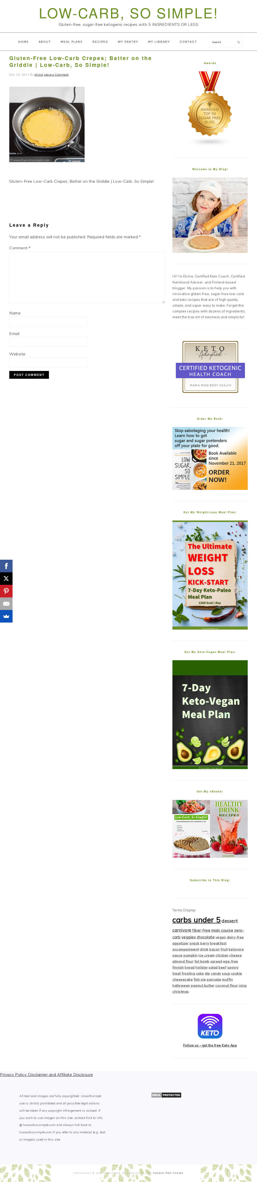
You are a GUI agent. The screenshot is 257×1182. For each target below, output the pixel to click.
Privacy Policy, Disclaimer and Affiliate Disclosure (46, 1074)
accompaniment (185, 949)
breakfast (218, 943)
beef (222, 967)
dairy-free (235, 937)
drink (204, 949)
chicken (222, 955)
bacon (214, 949)
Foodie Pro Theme (168, 1173)
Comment (20, 247)
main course (222, 930)
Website (17, 353)
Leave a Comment (56, 74)
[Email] (6, 603)
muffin (227, 979)
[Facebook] (6, 566)
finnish (178, 967)
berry (204, 943)
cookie (236, 973)
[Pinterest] (6, 591)
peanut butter (203, 985)
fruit (224, 949)
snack (194, 943)
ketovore (236, 949)
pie (203, 979)
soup (226, 973)
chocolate (206, 937)
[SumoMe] (6, 616)
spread (216, 961)
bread (190, 967)
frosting (188, 973)
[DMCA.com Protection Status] (166, 1096)
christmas (180, 991)
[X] (6, 578)
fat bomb (202, 961)
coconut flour (226, 985)
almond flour (183, 961)
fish (197, 979)
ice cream (207, 955)
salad (213, 967)
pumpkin (190, 955)
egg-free (230, 961)
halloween (181, 985)
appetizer (180, 943)
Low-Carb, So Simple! (128, 12)
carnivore (181, 930)
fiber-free (201, 930)
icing (243, 985)
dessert (230, 921)
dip (207, 973)
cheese (235, 955)
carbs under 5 (196, 919)
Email (14, 333)
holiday (202, 967)
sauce (177, 955)
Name (15, 312)
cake (200, 973)
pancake (214, 979)
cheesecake (182, 979)
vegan (221, 937)
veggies (188, 937)
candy (216, 973)
